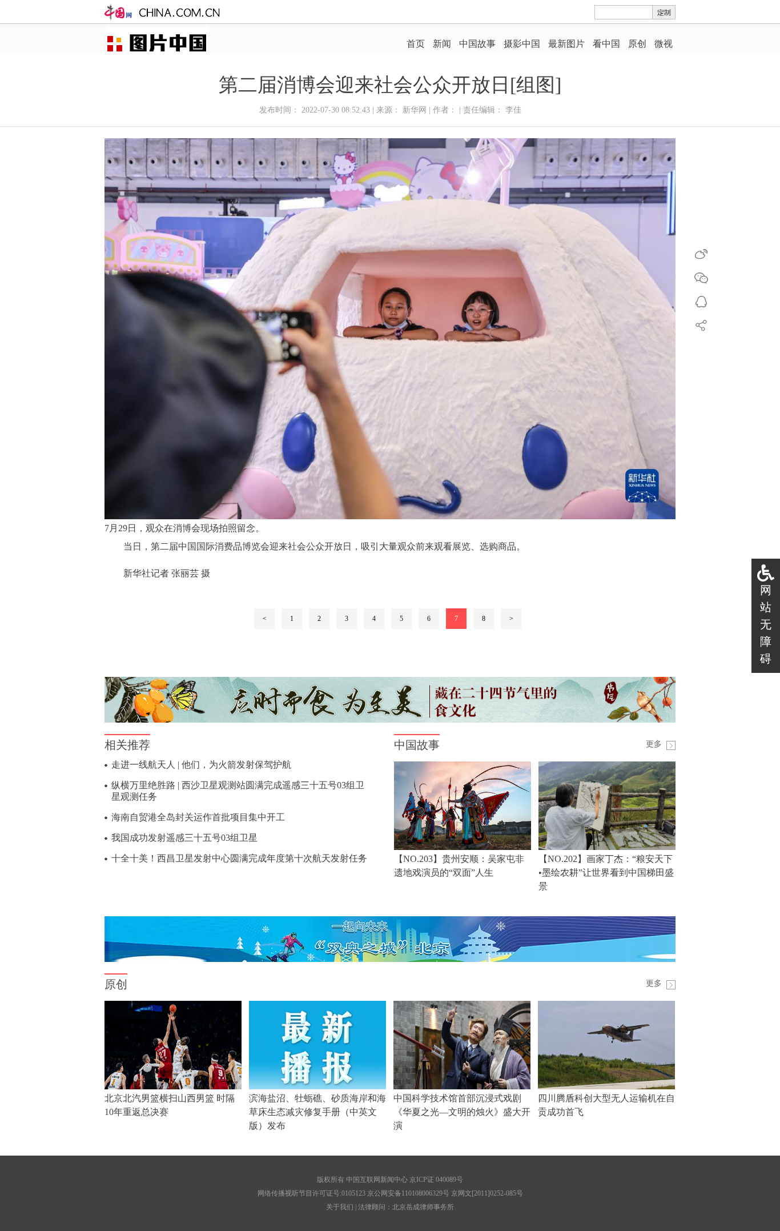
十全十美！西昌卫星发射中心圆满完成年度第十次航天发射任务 (239, 858)
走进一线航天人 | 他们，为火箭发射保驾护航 (201, 764)
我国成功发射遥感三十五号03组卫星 (184, 838)
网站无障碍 (765, 624)
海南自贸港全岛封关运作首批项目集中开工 (198, 817)
